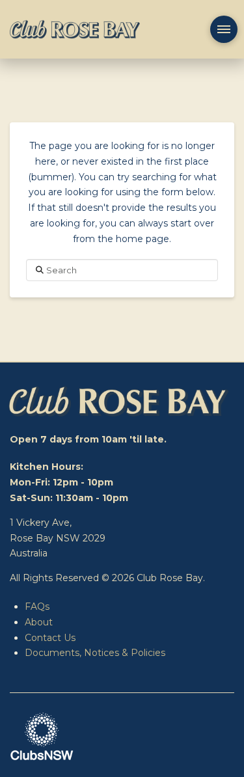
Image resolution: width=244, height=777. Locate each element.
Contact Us (50, 638)
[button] (223, 29)
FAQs (37, 606)
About (39, 622)
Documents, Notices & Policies (95, 653)
